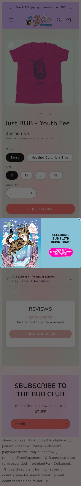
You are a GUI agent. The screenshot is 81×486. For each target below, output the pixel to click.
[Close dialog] (79, 220)
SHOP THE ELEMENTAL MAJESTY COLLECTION (60, 252)
